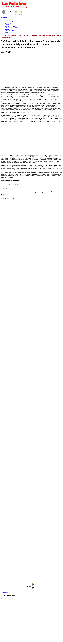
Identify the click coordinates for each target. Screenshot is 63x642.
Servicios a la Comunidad (11, 27)
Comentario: (4, 186)
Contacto (7, 32)
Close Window (4, 592)
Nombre (3, 188)
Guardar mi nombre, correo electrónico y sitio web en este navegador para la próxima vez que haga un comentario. (32, 192)
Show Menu (4, 17)
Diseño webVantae (31, 586)
